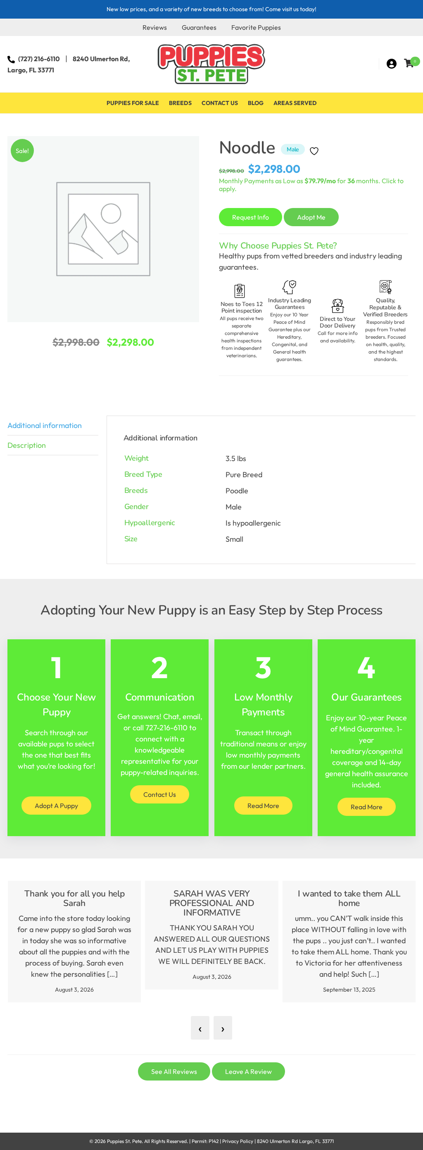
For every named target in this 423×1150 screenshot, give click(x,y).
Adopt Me (311, 217)
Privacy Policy (237, 1141)
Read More (263, 805)
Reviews (155, 27)
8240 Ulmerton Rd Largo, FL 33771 (295, 1141)
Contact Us (220, 103)
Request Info (250, 217)
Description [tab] (26, 445)
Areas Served (295, 103)
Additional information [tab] (44, 425)
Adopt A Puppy (56, 805)
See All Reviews (174, 1071)
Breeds (180, 103)
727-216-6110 (166, 727)
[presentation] (200, 1028)
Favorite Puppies (256, 27)
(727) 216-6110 (39, 59)
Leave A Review (248, 1071)
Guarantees (199, 27)
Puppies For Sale (133, 103)
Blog (256, 103)
